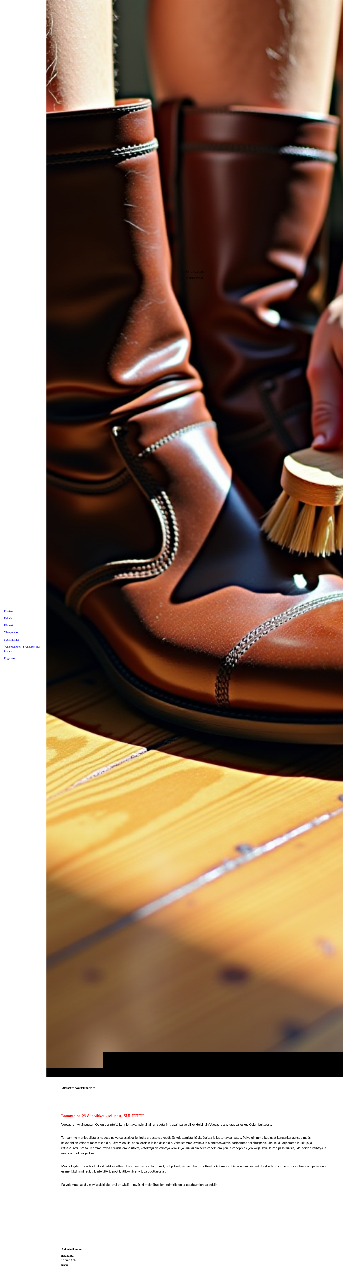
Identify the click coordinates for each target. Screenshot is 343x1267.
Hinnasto (9, 625)
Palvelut (8, 618)
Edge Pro (9, 658)
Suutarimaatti (11, 639)
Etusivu (8, 611)
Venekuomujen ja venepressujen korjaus (22, 649)
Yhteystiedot (11, 632)
